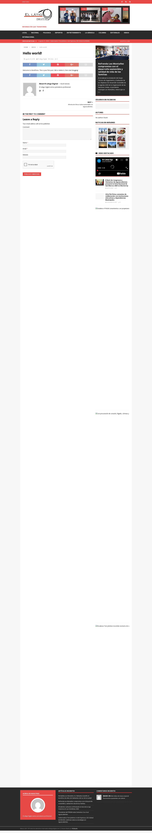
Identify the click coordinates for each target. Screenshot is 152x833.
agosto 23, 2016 (30, 59)
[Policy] (130, 2)
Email (25, 149)
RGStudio (75, 828)
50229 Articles (65, 84)
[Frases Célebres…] (112, 145)
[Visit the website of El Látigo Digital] (40, 91)
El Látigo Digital (42, 59)
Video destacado (106, 153)
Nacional (35, 33)
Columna (102, 33)
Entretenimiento (74, 33)
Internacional (28, 37)
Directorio (25, 2)
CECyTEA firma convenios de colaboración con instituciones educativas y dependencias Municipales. (116, 197)
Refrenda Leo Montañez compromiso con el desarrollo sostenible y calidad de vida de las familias (111, 69)
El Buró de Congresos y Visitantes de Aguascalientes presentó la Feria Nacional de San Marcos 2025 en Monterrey (116, 183)
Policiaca (47, 33)
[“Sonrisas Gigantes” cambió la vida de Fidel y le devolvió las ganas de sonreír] (111, 15)
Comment (26, 127)
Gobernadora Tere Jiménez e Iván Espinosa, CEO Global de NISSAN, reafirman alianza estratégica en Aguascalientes (75, 820)
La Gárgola (89, 33)
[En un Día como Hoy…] (103, 145)
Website (25, 155)
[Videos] (126, 2)
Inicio (52, 59)
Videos (126, 33)
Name (25, 143)
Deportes (59, 33)
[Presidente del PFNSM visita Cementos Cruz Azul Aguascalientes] (69, 15)
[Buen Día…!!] (121, 145)
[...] (99, 92)
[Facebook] (122, 2)
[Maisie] (98, 799)
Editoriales (115, 33)
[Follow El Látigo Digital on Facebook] (42, 91)
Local (24, 33)
